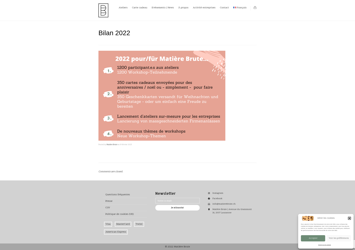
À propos (183, 7)
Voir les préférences (339, 238)
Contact (224, 7)
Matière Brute (112, 144)
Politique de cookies (324, 245)
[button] (349, 218)
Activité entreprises (204, 7)
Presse (108, 201)
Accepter (313, 238)
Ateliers (123, 7)
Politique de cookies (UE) (119, 214)
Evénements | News (163, 7)
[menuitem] (240, 7)
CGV (107, 207)
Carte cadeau (139, 7)
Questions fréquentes (117, 194)
